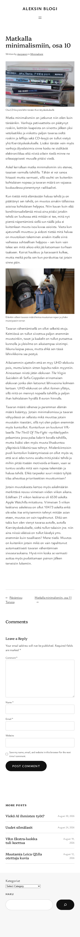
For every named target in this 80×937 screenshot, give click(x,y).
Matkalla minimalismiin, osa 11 (53, 597)
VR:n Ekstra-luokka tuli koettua (21, 840)
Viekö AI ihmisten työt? (25, 816)
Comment (11, 657)
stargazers (22, 54)
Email (9, 719)
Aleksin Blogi (40, 8)
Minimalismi (36, 54)
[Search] (65, 904)
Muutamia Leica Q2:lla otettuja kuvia (24, 856)
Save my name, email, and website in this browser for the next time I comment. (40, 754)
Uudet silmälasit (19, 827)
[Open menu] (40, 17)
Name (10, 702)
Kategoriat (13, 880)
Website (10, 735)
